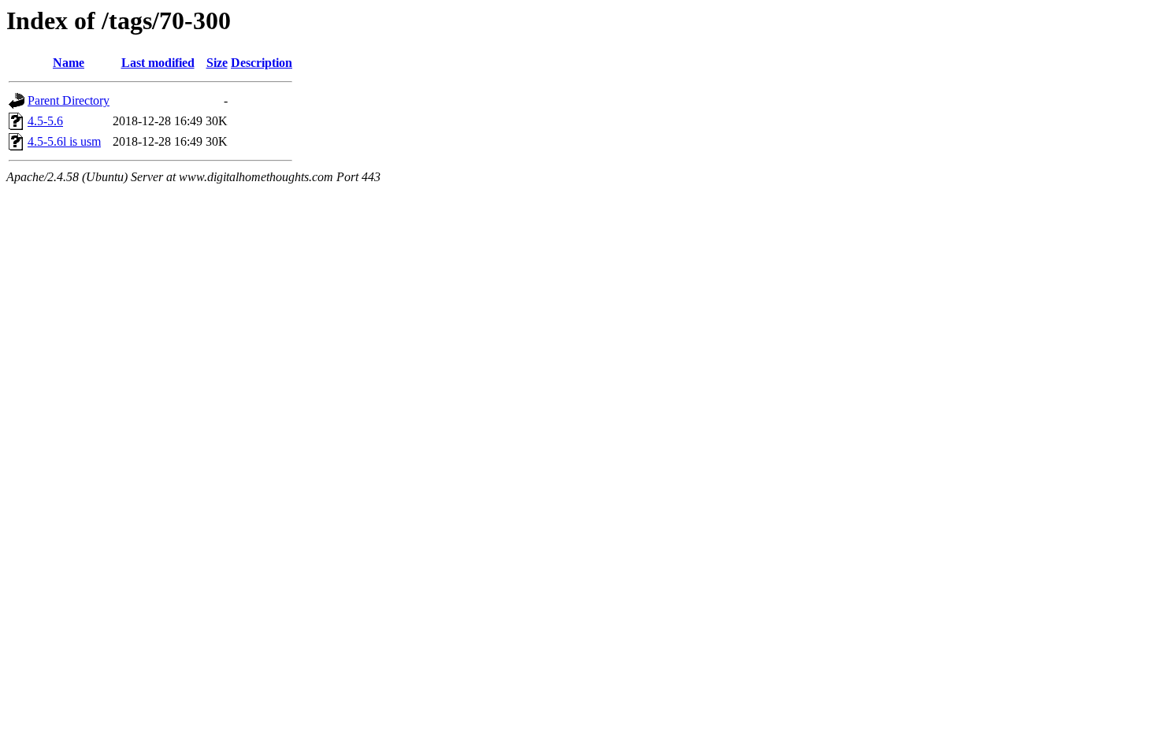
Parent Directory (68, 100)
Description (261, 62)
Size (217, 62)
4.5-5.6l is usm (64, 141)
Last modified (158, 62)
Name (68, 62)
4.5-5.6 (45, 121)
